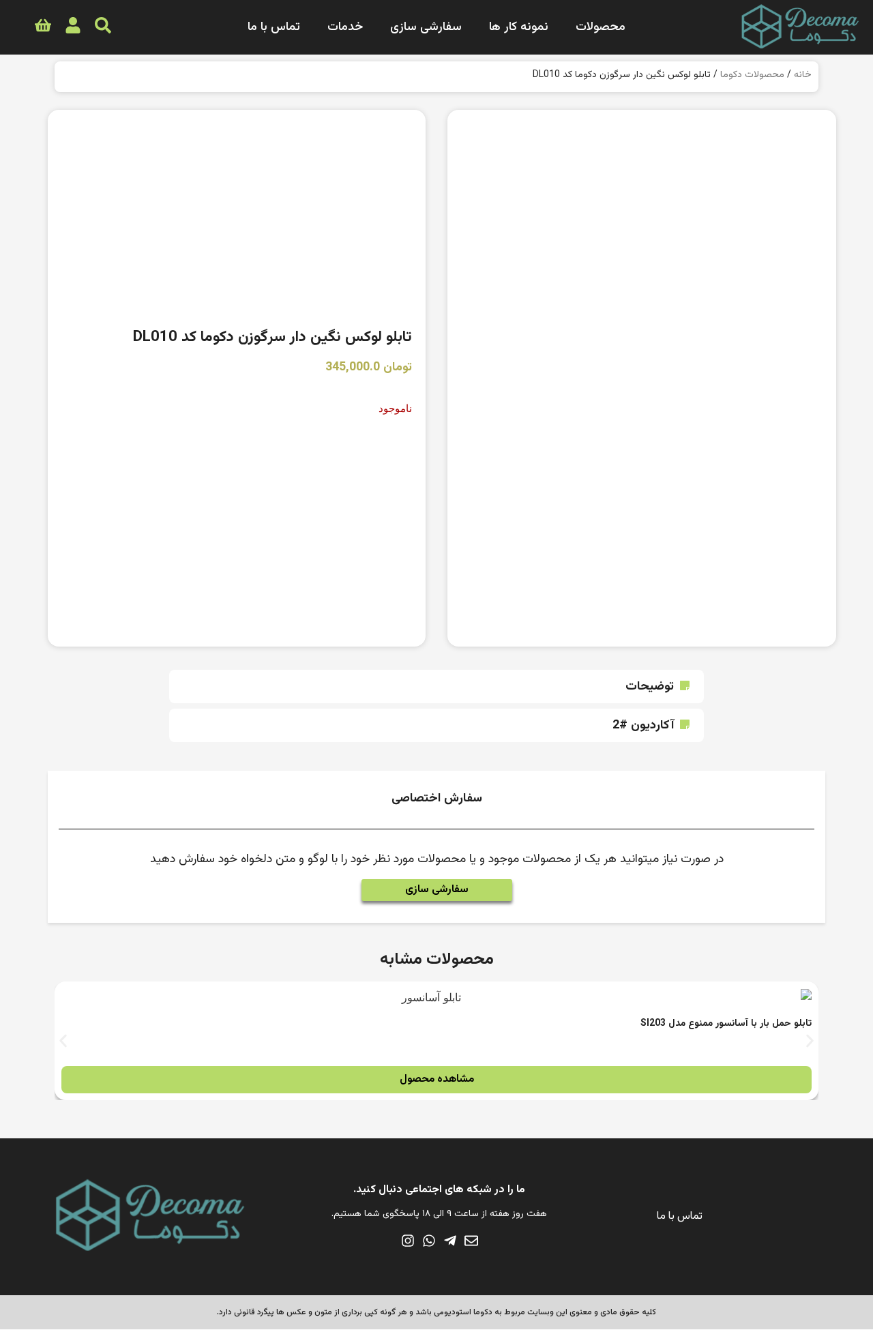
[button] (436, 686)
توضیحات (649, 686)
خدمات (345, 27)
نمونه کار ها (518, 27)
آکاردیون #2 (643, 725)
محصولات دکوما (752, 75)
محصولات (600, 27)
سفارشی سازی (426, 27)
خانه (803, 75)
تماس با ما (274, 27)
